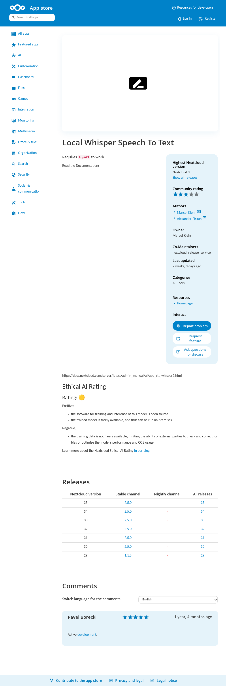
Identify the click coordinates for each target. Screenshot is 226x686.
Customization (30, 66)
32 (203, 533)
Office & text (28, 142)
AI (19, 55)
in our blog (154, 454)
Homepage (186, 307)
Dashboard (27, 77)
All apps (24, 33)
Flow (22, 213)
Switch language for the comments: (91, 602)
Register (206, 19)
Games (24, 98)
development (90, 638)
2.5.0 (128, 506)
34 (203, 515)
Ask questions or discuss (195, 355)
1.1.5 (128, 559)
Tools (22, 202)
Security (25, 174)
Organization (29, 153)
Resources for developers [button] (189, 7)
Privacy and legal (129, 680)
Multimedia (27, 131)
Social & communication (30, 188)
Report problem (195, 330)
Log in (181, 19)
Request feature (195, 342)
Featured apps (30, 44)
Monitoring (27, 120)
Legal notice (167, 680)
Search (24, 163)
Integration (27, 109)
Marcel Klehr (187, 212)
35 (203, 506)
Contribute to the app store (79, 680)
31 (203, 542)
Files (21, 88)
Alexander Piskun (191, 217)
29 (203, 559)
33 (203, 524)
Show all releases (187, 177)
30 (203, 550)
